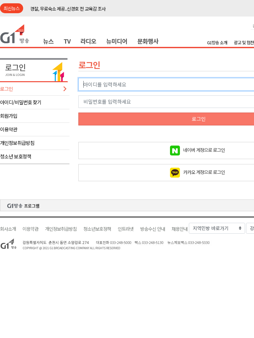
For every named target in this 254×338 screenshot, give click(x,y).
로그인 (6, 88)
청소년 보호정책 (15, 156)
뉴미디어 (116, 41)
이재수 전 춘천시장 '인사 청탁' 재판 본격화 (68, 11)
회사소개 (8, 229)
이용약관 (8, 129)
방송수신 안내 (152, 229)
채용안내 (180, 229)
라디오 (88, 41)
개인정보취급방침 (17, 142)
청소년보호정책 (97, 229)
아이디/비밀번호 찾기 (20, 102)
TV (67, 41)
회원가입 (8, 115)
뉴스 (48, 41)
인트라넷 (126, 229)
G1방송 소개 (217, 42)
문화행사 (147, 41)
